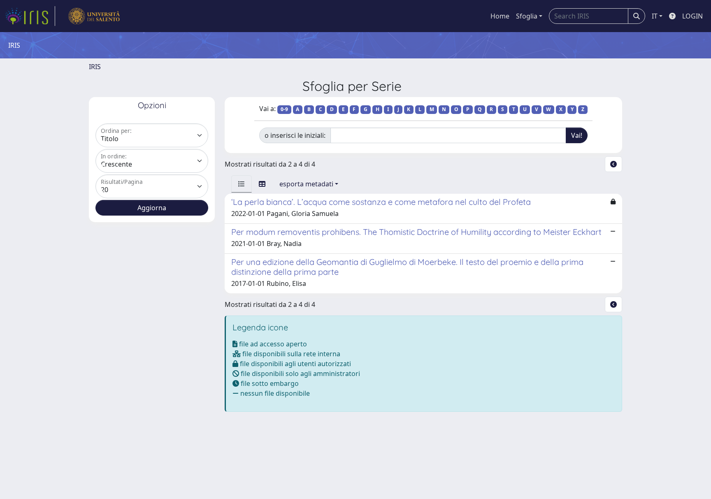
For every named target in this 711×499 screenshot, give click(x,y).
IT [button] (655, 16)
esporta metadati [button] (306, 183)
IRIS (95, 66)
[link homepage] (30, 16)
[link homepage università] (94, 16)
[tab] (241, 184)
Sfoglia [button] (526, 16)
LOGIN (692, 16)
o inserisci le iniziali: (295, 135)
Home (499, 16)
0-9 (284, 109)
